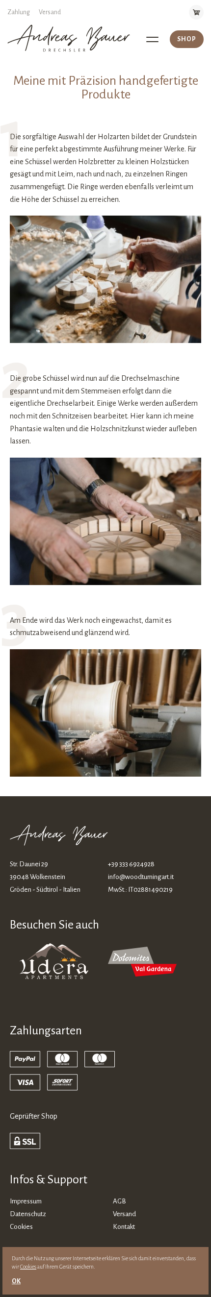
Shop (186, 39)
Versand (50, 12)
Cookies (21, 1226)
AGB (119, 1201)
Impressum (26, 1201)
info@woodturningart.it (141, 877)
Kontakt (124, 1226)
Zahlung (18, 12)
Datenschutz (28, 1214)
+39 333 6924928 (131, 864)
